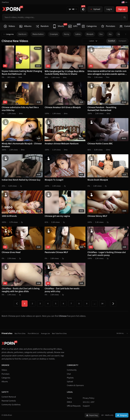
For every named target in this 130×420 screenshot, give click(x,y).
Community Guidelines (11, 404)
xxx (101, 34)
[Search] (124, 17)
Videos (4, 370)
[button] (127, 34)
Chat (69, 373)
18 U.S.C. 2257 (88, 402)
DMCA (69, 402)
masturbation (38, 34)
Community (72, 370)
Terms (69, 398)
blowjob (90, 34)
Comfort (111, 41)
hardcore (22, 34)
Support (86, 405)
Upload (70, 381)
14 (102, 303)
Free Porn (5, 2)
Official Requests (74, 405)
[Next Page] (113, 303)
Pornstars (5, 373)
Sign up (121, 9)
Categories (10, 34)
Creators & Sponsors (75, 385)
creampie (54, 34)
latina (77, 34)
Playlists (70, 377)
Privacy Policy (88, 398)
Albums (5, 381)
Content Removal (9, 396)
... (94, 303)
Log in (109, 9)
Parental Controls (9, 400)
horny (66, 34)
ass (110, 34)
